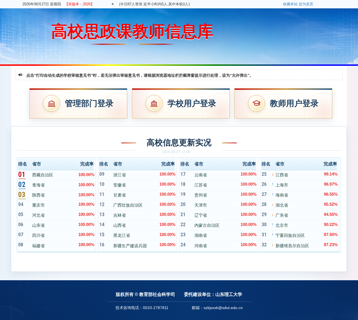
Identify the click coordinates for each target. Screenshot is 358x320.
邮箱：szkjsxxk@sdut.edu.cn (217, 307)
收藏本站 (290, 4)
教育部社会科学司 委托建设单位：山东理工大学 (190, 294)
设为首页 (306, 4)
